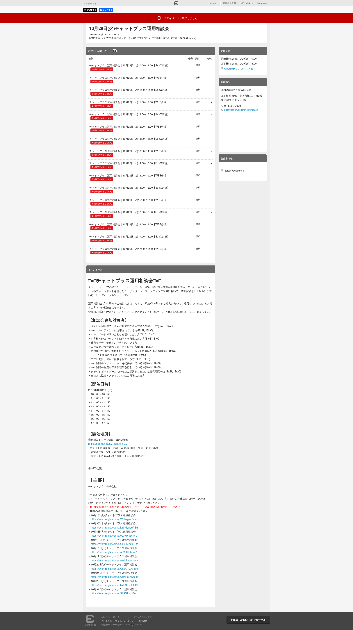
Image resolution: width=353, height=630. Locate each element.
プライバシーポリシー (125, 620)
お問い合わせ (246, 3)
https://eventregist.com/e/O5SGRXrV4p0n (115, 568)
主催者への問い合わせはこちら (248, 620)
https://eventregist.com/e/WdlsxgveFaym (114, 519)
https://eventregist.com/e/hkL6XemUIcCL (114, 585)
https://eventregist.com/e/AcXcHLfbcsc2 (114, 552)
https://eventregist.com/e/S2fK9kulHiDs (113, 593)
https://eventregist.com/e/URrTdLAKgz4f (114, 577)
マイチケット (90, 3)
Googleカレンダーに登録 (238, 68)
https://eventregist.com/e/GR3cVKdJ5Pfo (114, 544)
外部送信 (143, 620)
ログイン (214, 3)
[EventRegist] (176, 4)
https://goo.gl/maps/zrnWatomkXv (107, 443)
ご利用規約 (106, 620)
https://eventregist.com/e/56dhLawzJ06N (114, 560)
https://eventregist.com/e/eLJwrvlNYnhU (114, 535)
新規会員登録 (229, 3)
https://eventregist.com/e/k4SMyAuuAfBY (114, 527)
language (262, 3)
